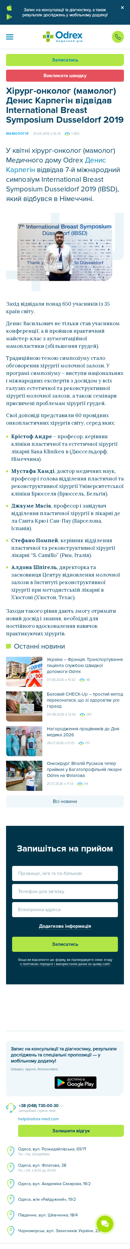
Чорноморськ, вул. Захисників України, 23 (59, 1230)
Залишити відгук (71, 1131)
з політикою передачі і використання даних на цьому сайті (65, 964)
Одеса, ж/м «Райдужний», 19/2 (47, 1199)
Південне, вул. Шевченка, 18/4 (48, 1215)
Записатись (65, 60)
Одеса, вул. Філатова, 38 (42, 1167)
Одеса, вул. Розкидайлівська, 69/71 (52, 1151)
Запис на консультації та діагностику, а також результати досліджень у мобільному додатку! (65, 12)
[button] (10, 37)
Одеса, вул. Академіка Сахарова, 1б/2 (54, 1183)
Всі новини (65, 801)
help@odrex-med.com (38, 1119)
